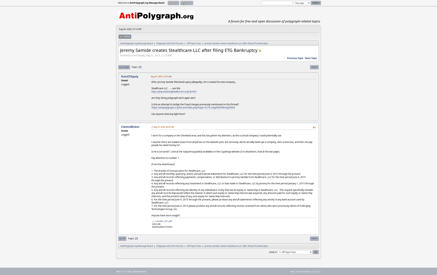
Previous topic (295, 58)
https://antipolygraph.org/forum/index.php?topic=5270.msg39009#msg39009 (193, 107)
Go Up (122, 238)
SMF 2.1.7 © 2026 (123, 272)
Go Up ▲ (317, 271)
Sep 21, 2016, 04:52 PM (164, 127)
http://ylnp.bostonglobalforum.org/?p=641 (174, 91)
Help (292, 271)
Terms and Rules (303, 271)
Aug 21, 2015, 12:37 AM (161, 76)
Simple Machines (139, 272)
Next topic (311, 58)
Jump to (273, 251)
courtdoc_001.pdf (163, 221)
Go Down (124, 67)
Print (314, 67)
